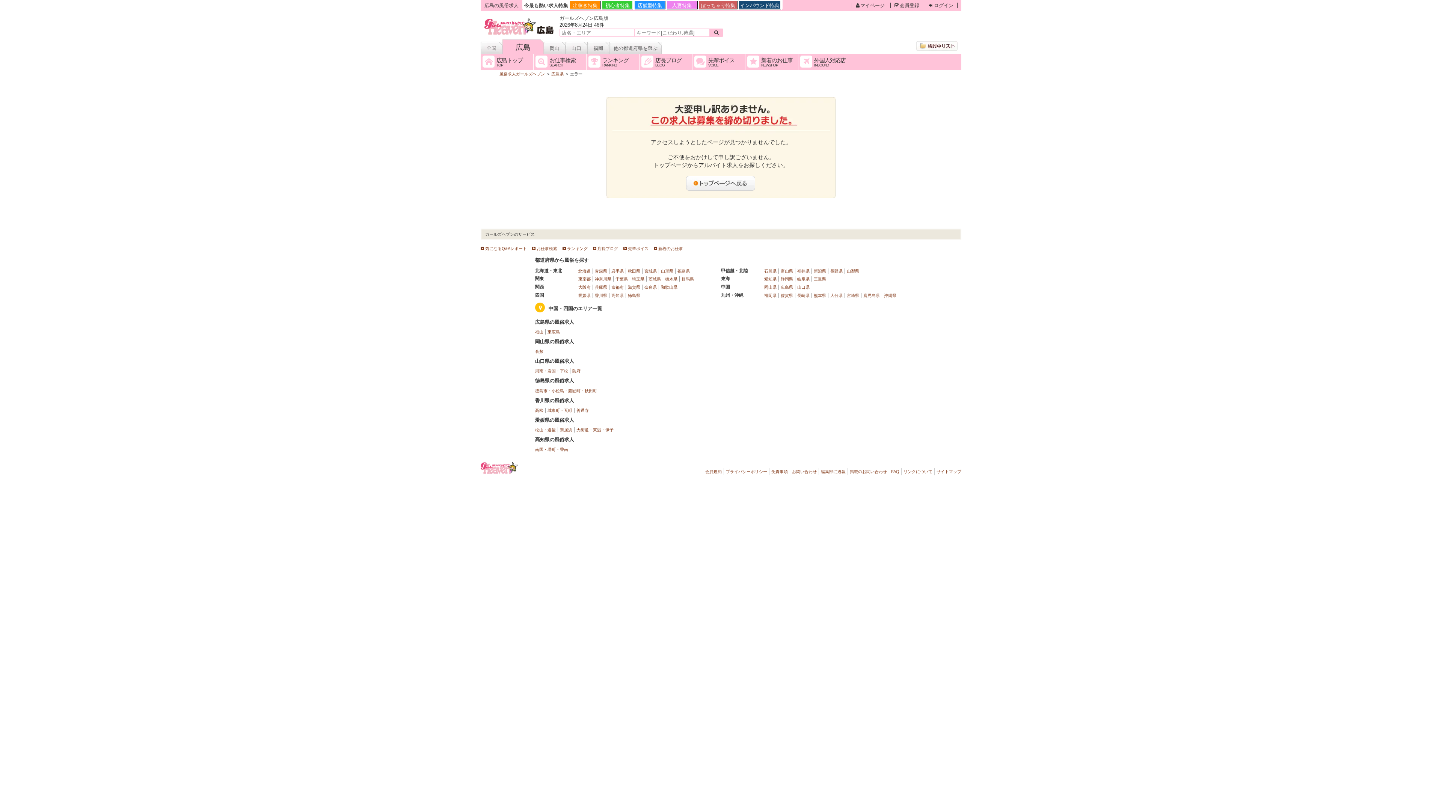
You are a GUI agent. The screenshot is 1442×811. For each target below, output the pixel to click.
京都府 (617, 287)
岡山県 (770, 287)
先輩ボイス (638, 248)
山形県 (667, 271)
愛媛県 (584, 295)
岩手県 (617, 271)
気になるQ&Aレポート (506, 248)
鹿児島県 (871, 295)
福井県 (803, 271)
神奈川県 (603, 279)
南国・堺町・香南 (551, 449)
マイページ (872, 5)
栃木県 (671, 279)
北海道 (584, 271)
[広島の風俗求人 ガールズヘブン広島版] (519, 20)
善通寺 (582, 410)
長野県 (836, 271)
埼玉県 (638, 279)
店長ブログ (607, 248)
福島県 (683, 271)
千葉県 (621, 279)
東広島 (554, 332)
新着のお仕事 (670, 248)
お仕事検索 (547, 248)
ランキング (577, 248)
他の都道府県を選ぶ (636, 48)
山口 (576, 48)
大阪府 (584, 287)
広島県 (787, 287)
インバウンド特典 (759, 5)
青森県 (601, 271)
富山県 (787, 271)
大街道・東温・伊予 (595, 430)
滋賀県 (634, 287)
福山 (539, 332)
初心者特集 (617, 5)
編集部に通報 (833, 471)
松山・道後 (545, 430)
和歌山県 (669, 287)
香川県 (601, 295)
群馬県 (688, 279)
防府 (576, 371)
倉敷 (539, 351)
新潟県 (820, 271)
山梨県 (853, 271)
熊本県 (820, 295)
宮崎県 (853, 295)
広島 (523, 47)
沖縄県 (890, 295)
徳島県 (634, 295)
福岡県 (770, 295)
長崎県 (803, 295)
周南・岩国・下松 (551, 371)
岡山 (555, 48)
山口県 (803, 287)
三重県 (820, 279)
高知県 (617, 295)
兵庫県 (601, 287)
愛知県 (770, 279)
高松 (539, 410)
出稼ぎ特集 (585, 5)
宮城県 (650, 271)
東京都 (584, 279)
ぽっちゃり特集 (718, 5)
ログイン (943, 5)
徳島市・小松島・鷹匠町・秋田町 (566, 391)
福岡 (598, 48)
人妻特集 (682, 5)
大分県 (836, 295)
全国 (491, 48)
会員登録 (909, 5)
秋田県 (634, 271)
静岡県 (787, 279)
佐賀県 (787, 295)
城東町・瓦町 (560, 410)
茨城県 (655, 279)
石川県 (770, 271)
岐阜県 (803, 279)
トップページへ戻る (721, 183)
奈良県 (650, 287)
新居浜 (566, 430)
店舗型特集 (650, 5)
